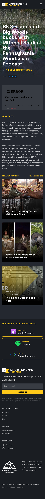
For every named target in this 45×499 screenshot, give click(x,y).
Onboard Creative (16, 487)
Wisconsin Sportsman (18, 70)
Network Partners (8, 430)
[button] (40, 4)
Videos (4, 416)
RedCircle (13, 108)
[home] (17, 4)
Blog (3, 419)
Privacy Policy (29, 398)
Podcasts (5, 412)
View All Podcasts (36, 176)
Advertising (6, 433)
